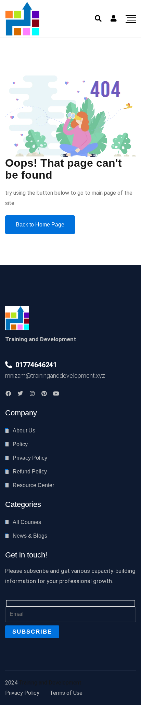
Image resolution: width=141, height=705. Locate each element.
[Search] (98, 18)
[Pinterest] (44, 393)
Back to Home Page (40, 224)
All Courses (27, 522)
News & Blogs (30, 536)
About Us (24, 430)
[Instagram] (32, 393)
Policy (20, 444)
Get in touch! (26, 555)
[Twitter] (20, 393)
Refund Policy (30, 471)
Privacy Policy (30, 458)
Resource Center (33, 485)
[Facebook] (8, 393)
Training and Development (50, 682)
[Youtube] (56, 393)
